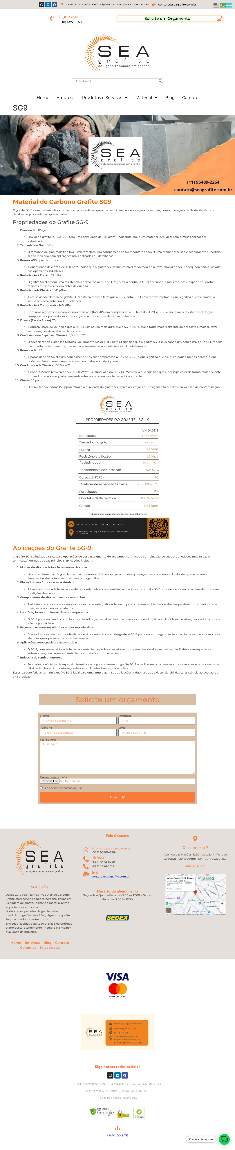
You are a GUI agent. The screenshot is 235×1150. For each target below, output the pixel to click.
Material (143, 97)
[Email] (86, 874)
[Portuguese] (223, 5)
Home (43, 97)
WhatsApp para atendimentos (111, 848)
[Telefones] (86, 859)
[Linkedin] (48, 4)
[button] (224, 1139)
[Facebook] (54, 4)
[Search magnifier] (160, 81)
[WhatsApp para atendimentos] (86, 850)
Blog (170, 97)
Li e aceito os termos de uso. (63, 788)
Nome (44, 715)
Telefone (46, 727)
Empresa (66, 97)
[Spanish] (229, 5)
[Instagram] (41, 4)
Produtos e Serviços (102, 97)
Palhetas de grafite (118, 1143)
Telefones (97, 857)
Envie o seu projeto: (53, 777)
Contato (190, 97)
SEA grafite (39, 887)
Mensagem (48, 739)
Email (122, 727)
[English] (217, 5)
